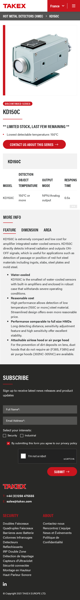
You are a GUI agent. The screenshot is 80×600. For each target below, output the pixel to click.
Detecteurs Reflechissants (13, 544)
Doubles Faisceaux (16, 523)
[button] (57, 6)
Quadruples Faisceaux (18, 528)
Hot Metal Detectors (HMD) (23, 16)
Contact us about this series (32, 144)
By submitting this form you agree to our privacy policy (44, 443)
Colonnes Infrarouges (17, 537)
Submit (59, 471)
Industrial (30, 435)
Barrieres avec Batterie (18, 532)
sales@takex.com (17, 501)
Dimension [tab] (29, 230)
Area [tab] (47, 230)
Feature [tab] (9, 230)
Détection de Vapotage (18, 556)
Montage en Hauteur (17, 570)
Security (12, 435)
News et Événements (57, 532)
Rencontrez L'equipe (56, 528)
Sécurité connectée (16, 565)
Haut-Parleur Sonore (17, 574)
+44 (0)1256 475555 (18, 496)
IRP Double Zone (14, 551)
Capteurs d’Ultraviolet (17, 560)
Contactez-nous (53, 523)
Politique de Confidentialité (53, 539)
